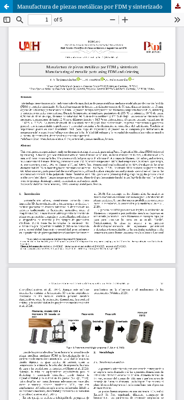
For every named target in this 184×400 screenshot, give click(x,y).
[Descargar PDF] (177, 6)
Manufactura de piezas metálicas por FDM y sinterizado (90, 6)
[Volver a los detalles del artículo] (6, 6)
